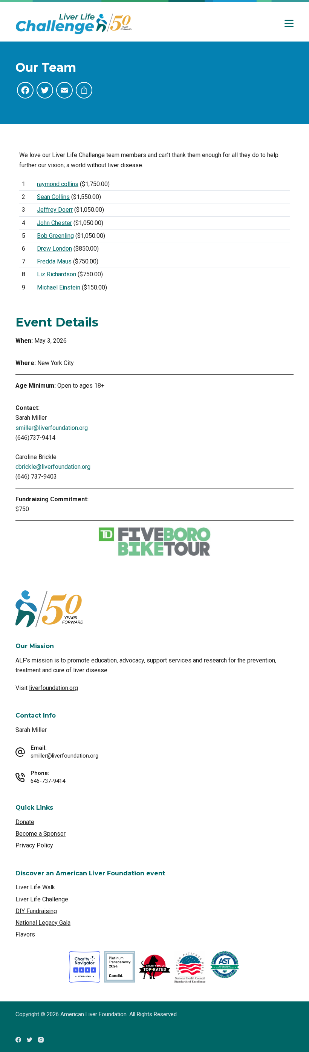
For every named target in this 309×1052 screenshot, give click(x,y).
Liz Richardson (56, 274)
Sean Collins (53, 196)
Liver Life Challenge (41, 899)
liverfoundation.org (53, 688)
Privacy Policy (34, 845)
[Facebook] (18, 1040)
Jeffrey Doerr (55, 209)
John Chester (54, 222)
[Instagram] (41, 1040)
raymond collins (57, 184)
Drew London (54, 248)
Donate (24, 822)
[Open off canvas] (289, 23)
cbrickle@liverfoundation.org (52, 466)
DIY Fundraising (36, 911)
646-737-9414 (48, 781)
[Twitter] (29, 1040)
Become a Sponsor (40, 833)
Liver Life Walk (35, 887)
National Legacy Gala (42, 922)
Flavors (25, 934)
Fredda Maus (54, 261)
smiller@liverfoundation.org (51, 427)
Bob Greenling (55, 235)
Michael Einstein (58, 287)
